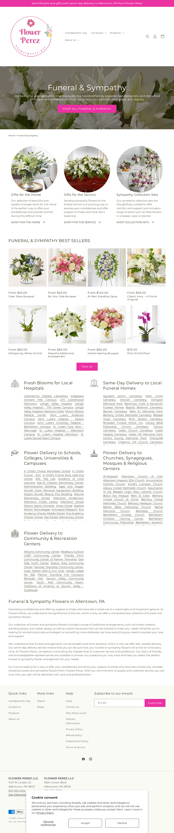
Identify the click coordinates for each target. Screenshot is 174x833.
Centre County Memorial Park (124, 438)
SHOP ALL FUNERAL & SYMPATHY (87, 108)
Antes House (64, 505)
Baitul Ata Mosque (116, 495)
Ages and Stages (71, 486)
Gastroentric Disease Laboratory (46, 396)
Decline (122, 823)
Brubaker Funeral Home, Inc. (123, 422)
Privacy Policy (45, 812)
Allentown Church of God (141, 476)
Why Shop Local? (76, 713)
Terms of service (75, 747)
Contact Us (72, 706)
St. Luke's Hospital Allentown (57, 434)
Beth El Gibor (140, 495)
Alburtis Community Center (42, 551)
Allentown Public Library (41, 501)
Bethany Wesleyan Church (145, 503)
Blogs (40, 706)
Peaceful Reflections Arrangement (61, 355)
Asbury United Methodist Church (124, 488)
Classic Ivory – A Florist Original (142, 298)
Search (41, 701)
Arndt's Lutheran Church (145, 484)
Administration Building (40, 486)
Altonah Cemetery (133, 399)
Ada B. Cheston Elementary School (60, 482)
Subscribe (155, 703)
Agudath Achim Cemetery (122, 396)
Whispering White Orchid (25, 353)
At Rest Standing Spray (102, 296)
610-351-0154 (16, 790)
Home (11, 135)
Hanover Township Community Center (58, 567)
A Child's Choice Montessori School (47, 471)
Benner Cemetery (115, 411)
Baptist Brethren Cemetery (144, 407)
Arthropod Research (64, 509)
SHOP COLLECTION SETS (133, 222)
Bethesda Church (149, 511)
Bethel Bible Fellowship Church (127, 507)
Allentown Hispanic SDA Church (123, 480)
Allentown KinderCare (68, 498)
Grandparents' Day (19, 701)
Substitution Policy (77, 741)
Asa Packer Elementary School (63, 517)
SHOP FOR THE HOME (25, 222)
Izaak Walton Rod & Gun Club (44, 570)
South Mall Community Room (60, 582)
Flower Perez (24, 818)
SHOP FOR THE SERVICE (80, 222)
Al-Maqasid (110, 476)
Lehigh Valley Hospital (56, 403)
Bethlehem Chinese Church (123, 514)
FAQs (69, 701)
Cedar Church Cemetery (135, 430)
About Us (14, 719)
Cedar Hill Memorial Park (145, 434)
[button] (98, 32)
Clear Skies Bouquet (21, 296)
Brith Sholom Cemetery (145, 419)
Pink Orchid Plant (138, 353)
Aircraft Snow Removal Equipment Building (53, 490)
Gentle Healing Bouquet (103, 353)
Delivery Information (73, 721)
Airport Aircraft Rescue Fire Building (48, 494)
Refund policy (74, 735)
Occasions (14, 706)
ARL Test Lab (45, 478)
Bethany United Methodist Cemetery (127, 415)
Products (13, 713)
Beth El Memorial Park (146, 411)
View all (87, 366)
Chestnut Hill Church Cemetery (140, 442)
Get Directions (18, 794)
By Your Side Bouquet (62, 296)
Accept (85, 823)
